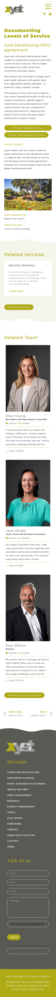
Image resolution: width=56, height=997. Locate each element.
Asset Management (19, 795)
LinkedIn (25, 423)
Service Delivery (22, 265)
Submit (14, 937)
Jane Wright (16, 531)
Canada (45, 976)
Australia (32, 976)
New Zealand (14, 976)
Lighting (12, 841)
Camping (12, 829)
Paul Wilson (16, 645)
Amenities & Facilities (21, 835)
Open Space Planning (20, 778)
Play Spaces (14, 818)
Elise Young (16, 416)
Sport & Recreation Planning (26, 783)
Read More (16, 291)
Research (13, 801)
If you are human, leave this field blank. (28, 946)
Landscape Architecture (23, 772)
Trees (11, 846)
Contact (12, 423)
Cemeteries (14, 824)
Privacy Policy (16, 986)
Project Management (21, 806)
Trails (11, 812)
